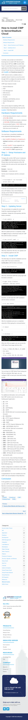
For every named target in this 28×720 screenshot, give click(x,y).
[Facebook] (4, 708)
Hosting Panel (6, 499)
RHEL (14, 499)
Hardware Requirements (9, 39)
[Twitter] (7, 708)
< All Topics (5, 18)
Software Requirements (8, 42)
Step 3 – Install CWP (8, 50)
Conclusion (5, 53)
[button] (24, 24)
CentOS (4, 497)
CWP (19, 497)
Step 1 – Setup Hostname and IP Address (13, 45)
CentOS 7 (4, 110)
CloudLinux (12, 497)
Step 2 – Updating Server (10, 47)
